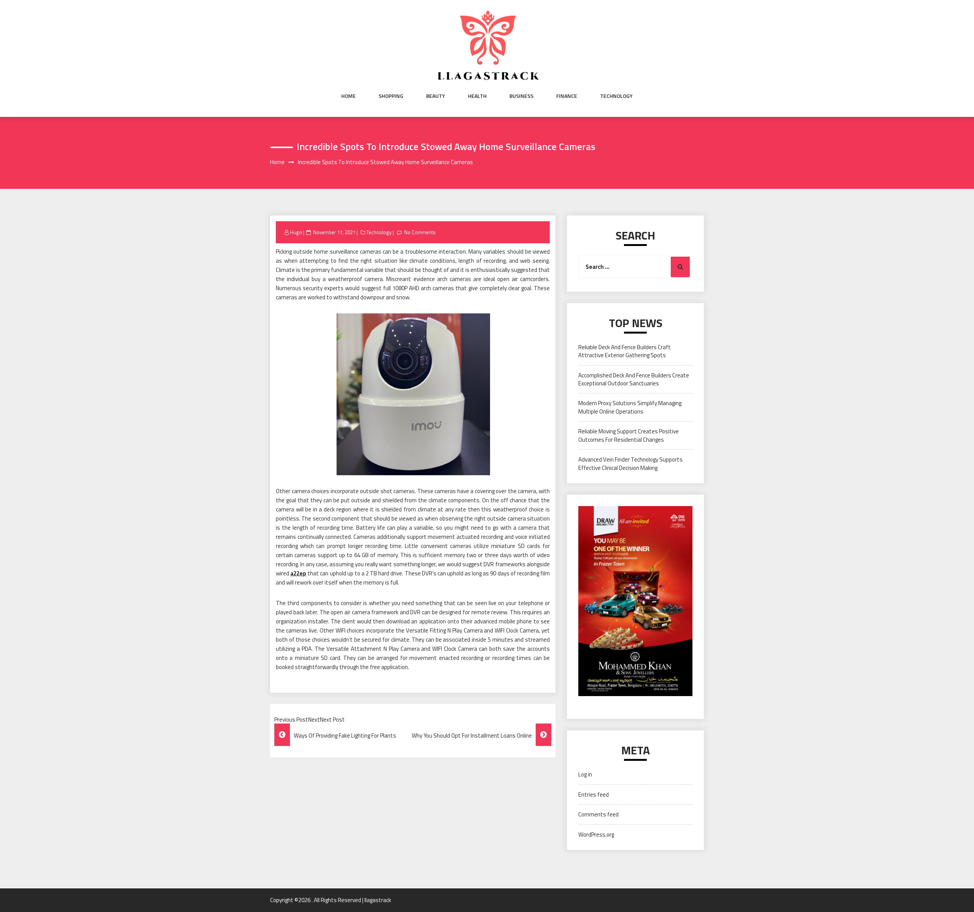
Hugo (296, 232)
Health (477, 96)
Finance (566, 96)
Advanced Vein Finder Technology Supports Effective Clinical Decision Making (630, 463)
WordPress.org (596, 834)
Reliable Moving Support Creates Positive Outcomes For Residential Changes (628, 435)
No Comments (420, 232)
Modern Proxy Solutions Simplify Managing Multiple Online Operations (629, 407)
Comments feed (598, 814)
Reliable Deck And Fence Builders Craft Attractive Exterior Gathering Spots (624, 351)
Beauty (435, 96)
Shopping (391, 96)
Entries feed (593, 794)
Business (521, 96)
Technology (616, 96)
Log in (585, 774)
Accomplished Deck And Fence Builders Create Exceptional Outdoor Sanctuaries (633, 379)
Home (348, 96)
